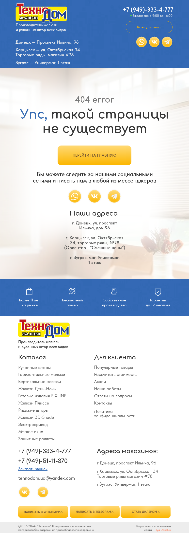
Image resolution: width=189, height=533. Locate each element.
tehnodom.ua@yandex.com (46, 478)
